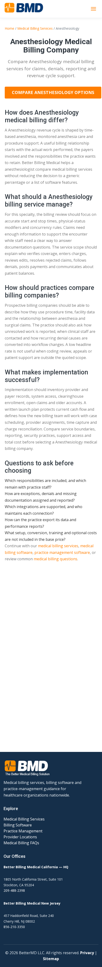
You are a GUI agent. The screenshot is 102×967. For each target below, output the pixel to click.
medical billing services (58, 545)
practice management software (62, 552)
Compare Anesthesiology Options (53, 92)
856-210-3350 (14, 927)
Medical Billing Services (35, 28)
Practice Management (23, 831)
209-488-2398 (14, 890)
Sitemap (51, 958)
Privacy (87, 952)
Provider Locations (20, 837)
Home (9, 28)
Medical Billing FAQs (21, 842)
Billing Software (18, 825)
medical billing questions (55, 558)
